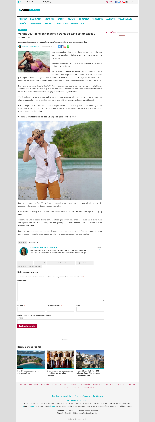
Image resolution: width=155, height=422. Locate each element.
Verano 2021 (23, 266)
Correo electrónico (54, 306)
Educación (84, 19)
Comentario (22, 281)
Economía (49, 19)
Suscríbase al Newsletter (62, 396)
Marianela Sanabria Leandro (30, 46)
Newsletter (62, 23)
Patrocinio (64, 339)
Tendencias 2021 (41, 263)
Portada (23, 19)
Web (78, 306)
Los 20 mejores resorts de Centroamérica (27, 372)
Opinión (22, 23)
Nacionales (36, 19)
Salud (61, 19)
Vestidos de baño (35, 266)
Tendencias (35, 23)
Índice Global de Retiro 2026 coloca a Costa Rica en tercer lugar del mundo (88, 373)
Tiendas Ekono (69, 263)
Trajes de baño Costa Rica (85, 263)
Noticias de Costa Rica (25, 263)
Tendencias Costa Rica (55, 263)
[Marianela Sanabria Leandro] (24, 255)
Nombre (21, 306)
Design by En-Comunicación (77, 419)
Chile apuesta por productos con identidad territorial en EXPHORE (60, 373)
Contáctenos (77, 23)
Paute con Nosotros (82, 396)
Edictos (49, 23)
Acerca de (22, 242)
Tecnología (97, 19)
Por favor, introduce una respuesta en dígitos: (34, 315)
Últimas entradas (33, 242)
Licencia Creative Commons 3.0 (77, 400)
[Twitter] (99, 250)
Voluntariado (125, 19)
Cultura (71, 19)
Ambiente (110, 19)
